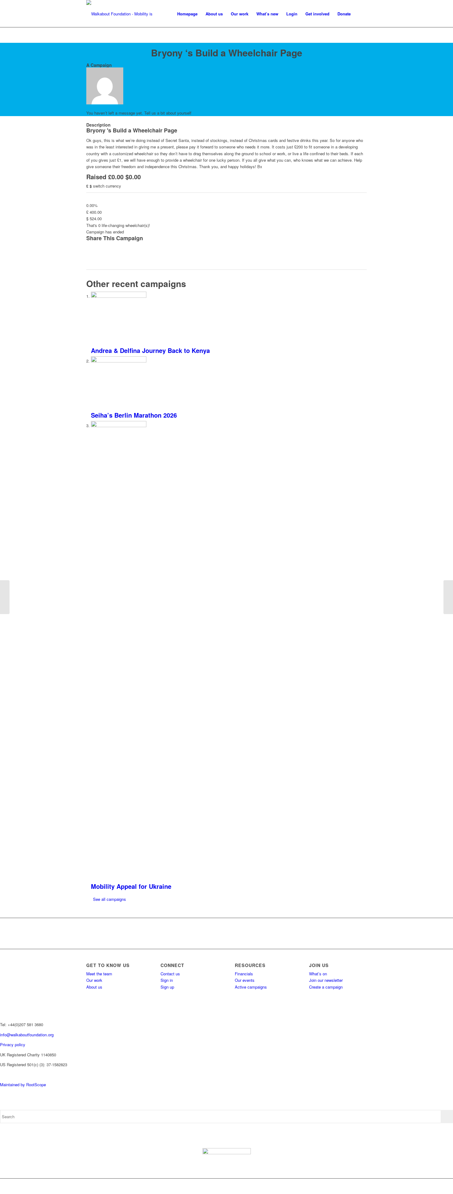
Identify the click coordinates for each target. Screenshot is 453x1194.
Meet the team (99, 974)
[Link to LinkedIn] (362, 1186)
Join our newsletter (326, 980)
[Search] (361, 14)
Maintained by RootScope (23, 1084)
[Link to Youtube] (352, 1186)
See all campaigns (109, 899)
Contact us (170, 974)
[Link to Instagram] (343, 1186)
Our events (245, 980)
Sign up (167, 987)
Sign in (167, 980)
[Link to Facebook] (325, 1186)
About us (94, 987)
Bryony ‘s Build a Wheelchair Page (226, 52)
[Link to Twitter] (334, 1186)
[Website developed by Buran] (0, 1075)
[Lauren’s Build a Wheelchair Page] (5, 597)
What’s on (318, 974)
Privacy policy (12, 1044)
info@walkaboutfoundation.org (27, 1035)
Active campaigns (251, 987)
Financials (244, 974)
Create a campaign (326, 987)
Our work (94, 980)
